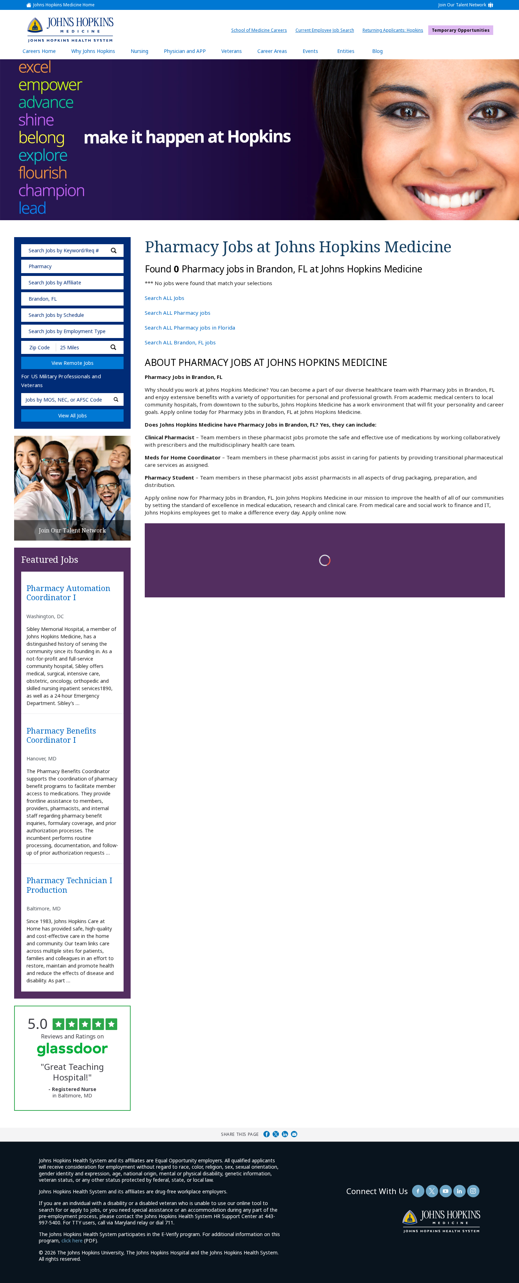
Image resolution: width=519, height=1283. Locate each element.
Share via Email (294, 1134)
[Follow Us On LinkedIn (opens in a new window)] (459, 1191)
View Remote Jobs (73, 363)
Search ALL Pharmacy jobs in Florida (190, 327)
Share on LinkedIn (285, 1134)
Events (310, 51)
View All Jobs (72, 415)
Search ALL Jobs (164, 297)
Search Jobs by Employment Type (67, 331)
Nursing (143, 53)
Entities (351, 53)
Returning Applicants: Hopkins (395, 30)
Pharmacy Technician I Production (69, 885)
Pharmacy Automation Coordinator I (68, 592)
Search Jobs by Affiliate (55, 282)
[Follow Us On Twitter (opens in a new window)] (432, 1191)
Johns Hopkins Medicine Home (64, 5)
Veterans (231, 51)
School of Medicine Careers (261, 30)
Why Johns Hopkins (93, 51)
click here (72, 1240)
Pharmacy (40, 266)
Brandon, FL (43, 298)
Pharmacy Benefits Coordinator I (61, 735)
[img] (70, 29)
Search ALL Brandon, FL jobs (180, 342)
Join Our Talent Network (462, 5)
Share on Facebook (266, 1134)
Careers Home (39, 51)
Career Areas (272, 51)
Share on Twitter (276, 1134)
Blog (377, 51)
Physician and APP (188, 53)
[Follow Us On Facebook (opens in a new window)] (418, 1191)
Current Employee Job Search (327, 30)
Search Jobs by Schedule (56, 315)
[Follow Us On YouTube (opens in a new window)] (445, 1191)
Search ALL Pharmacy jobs (177, 312)
